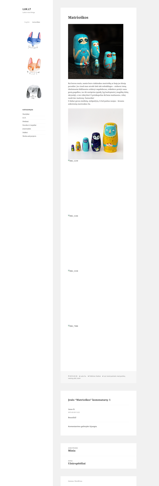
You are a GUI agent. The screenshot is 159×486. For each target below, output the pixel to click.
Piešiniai (26, 121)
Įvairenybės (27, 129)
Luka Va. (83, 376)
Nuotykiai (26, 114)
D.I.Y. (24, 118)
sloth (79, 378)
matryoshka (121, 376)
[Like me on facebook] (34, 40)
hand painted (111, 376)
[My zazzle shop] (34, 92)
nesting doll (72, 378)
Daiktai (25, 132)
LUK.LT (27, 9)
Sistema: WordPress (75, 481)
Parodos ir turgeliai (29, 125)
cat (105, 376)
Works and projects (29, 136)
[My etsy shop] (34, 66)
